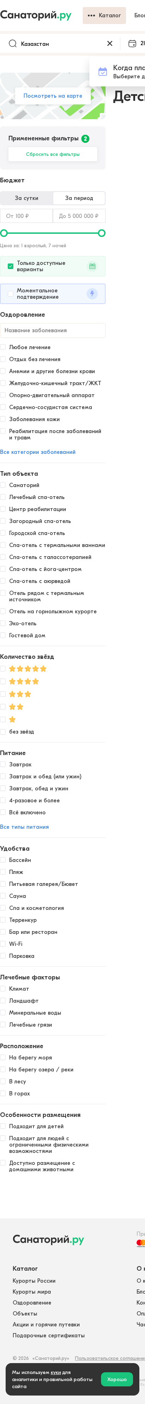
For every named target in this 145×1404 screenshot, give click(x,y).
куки (56, 1372)
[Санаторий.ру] (41, 15)
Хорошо (117, 1379)
